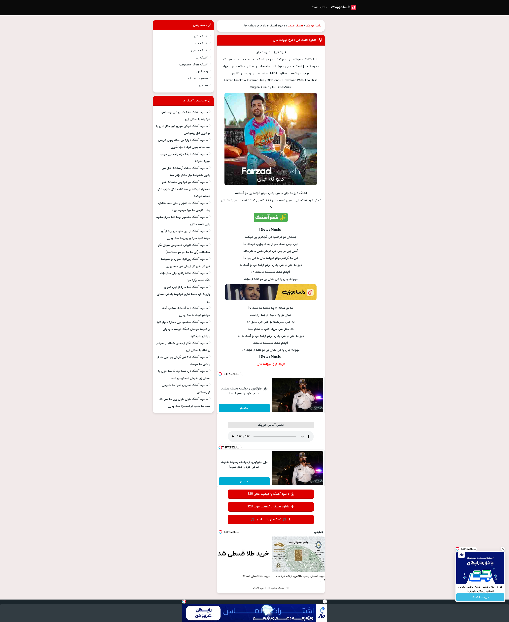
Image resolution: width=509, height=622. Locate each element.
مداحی (203, 86)
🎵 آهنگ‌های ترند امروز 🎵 (268, 520)
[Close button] (503, 549)
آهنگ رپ (202, 58)
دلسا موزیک (314, 26)
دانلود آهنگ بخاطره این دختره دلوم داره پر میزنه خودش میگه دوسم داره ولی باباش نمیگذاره (183, 329)
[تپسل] (220, 374)
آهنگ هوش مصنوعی (193, 65)
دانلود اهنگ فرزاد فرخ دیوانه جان (294, 40)
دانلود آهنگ (319, 7)
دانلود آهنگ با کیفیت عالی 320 (268, 494)
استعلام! (244, 408)
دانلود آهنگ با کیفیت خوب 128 (268, 507)
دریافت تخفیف (480, 597)
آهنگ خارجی (199, 51)
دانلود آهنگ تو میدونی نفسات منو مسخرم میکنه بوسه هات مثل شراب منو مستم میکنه (184, 189)
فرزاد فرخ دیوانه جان (271, 364)
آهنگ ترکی (201, 37)
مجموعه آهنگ (198, 79)
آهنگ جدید (295, 26)
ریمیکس (202, 72)
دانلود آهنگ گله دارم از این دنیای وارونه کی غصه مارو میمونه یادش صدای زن (184, 294)
